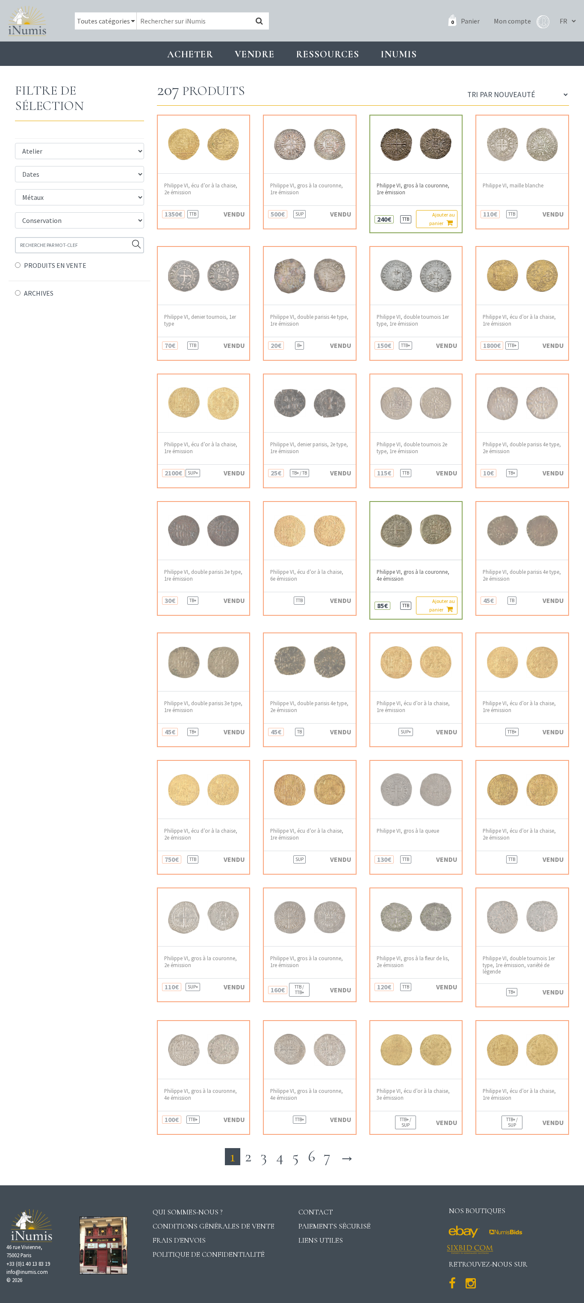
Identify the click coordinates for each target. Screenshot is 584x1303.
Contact (315, 1212)
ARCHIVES (38, 293)
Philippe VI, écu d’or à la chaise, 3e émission (413, 1094)
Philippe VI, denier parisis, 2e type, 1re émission (309, 447)
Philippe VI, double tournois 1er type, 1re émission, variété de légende (519, 965)
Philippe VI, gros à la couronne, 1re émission (306, 188)
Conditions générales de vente (213, 1226)
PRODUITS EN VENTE (55, 265)
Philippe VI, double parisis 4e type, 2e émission (522, 447)
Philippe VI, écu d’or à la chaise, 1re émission (519, 320)
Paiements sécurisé (334, 1226)
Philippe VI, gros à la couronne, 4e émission (413, 575)
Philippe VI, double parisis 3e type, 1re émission (203, 575)
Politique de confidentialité (209, 1254)
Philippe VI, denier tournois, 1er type (200, 320)
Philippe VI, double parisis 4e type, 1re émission (309, 320)
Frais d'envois (179, 1240)
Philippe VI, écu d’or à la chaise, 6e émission (306, 575)
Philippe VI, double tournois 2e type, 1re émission (412, 447)
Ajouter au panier (442, 218)
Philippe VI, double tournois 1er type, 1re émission (413, 320)
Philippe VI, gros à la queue (408, 831)
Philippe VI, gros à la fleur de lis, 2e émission (413, 961)
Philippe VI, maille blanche (513, 185)
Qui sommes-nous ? (188, 1212)
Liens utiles (320, 1240)
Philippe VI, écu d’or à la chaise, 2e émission (200, 188)
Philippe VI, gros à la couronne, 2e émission (200, 961)
